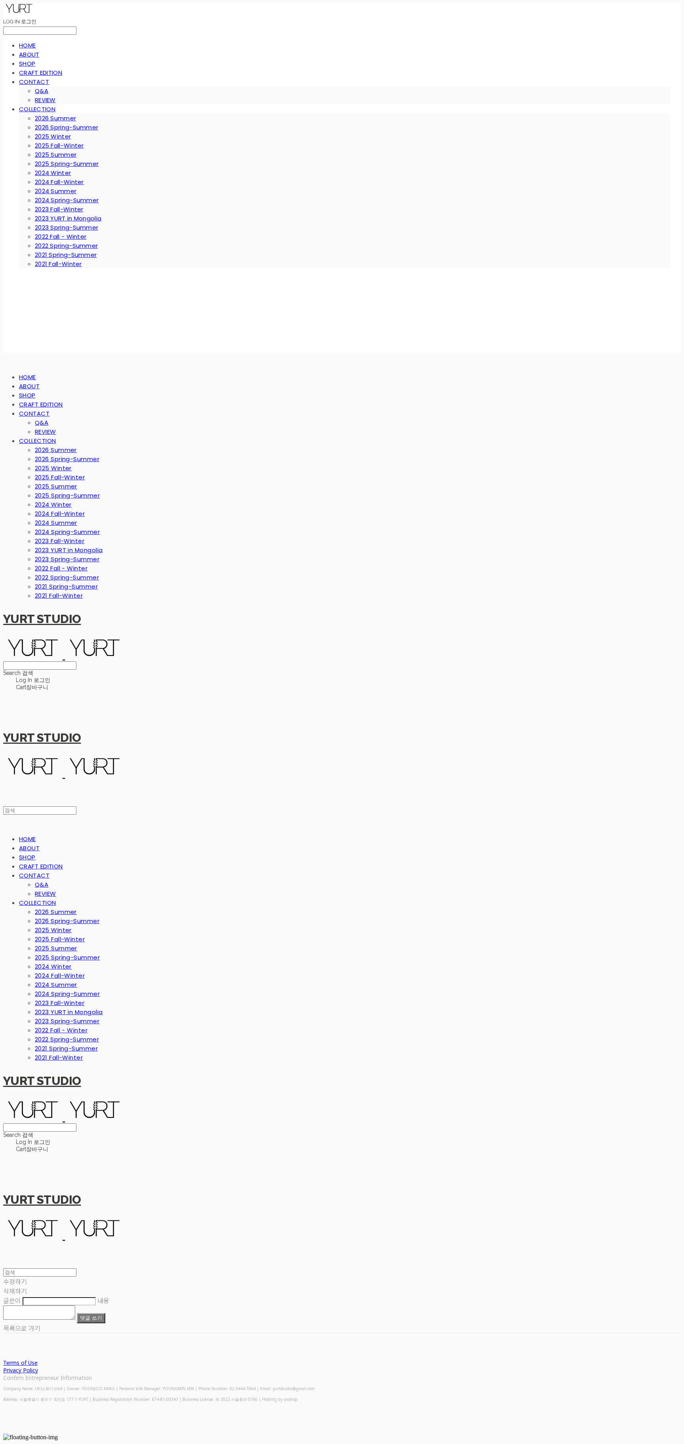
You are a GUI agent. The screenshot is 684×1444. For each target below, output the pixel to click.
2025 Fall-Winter (59, 145)
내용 (103, 1300)
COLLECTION (37, 109)
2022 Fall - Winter (60, 236)
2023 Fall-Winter (59, 209)
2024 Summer (55, 191)
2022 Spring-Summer (66, 245)
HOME (27, 45)
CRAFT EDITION (40, 72)
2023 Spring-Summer (66, 227)
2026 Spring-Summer (66, 127)
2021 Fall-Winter (58, 264)
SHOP (27, 63)
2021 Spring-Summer (66, 255)
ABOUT (29, 54)
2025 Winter (53, 136)
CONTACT (34, 82)
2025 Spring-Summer (67, 164)
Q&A (41, 91)
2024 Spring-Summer (67, 200)
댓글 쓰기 (91, 1318)
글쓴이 (12, 1300)
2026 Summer (55, 118)
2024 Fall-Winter (59, 182)
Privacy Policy (20, 1370)
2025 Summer (55, 154)
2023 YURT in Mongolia (68, 218)
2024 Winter (53, 173)
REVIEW (45, 100)
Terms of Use (20, 1362)
